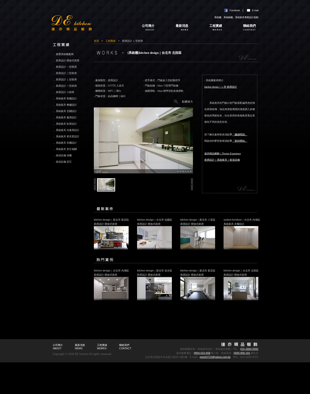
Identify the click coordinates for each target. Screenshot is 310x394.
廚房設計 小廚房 (65, 92)
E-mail (255, 10)
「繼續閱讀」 (239, 134)
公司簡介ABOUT (58, 347)
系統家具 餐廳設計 (66, 104)
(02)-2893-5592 (249, 349)
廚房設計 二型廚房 (66, 73)
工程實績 (215, 27)
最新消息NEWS (80, 347)
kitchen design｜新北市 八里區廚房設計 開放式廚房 (197, 221)
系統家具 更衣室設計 (67, 136)
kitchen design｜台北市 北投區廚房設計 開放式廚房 (241, 272)
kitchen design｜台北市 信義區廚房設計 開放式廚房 (154, 221)
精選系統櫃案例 (65, 54)
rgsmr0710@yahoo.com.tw (215, 357)
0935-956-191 (242, 353)
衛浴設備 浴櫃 (64, 155)
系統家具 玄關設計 (66, 111)
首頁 (96, 40)
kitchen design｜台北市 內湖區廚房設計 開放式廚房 (111, 272)
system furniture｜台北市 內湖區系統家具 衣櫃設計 (242, 221)
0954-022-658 (202, 353)
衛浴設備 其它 (64, 161)
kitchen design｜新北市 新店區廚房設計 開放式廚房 (111, 221)
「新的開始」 (239, 140)
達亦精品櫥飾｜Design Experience (222, 153)
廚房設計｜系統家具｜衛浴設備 (222, 159)
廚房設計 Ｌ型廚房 (66, 79)
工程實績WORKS (102, 347)
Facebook (235, 10)
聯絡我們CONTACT (125, 347)
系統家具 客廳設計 (66, 98)
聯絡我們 (249, 27)
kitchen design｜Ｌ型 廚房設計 (220, 86)
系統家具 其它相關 (66, 149)
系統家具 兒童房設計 (67, 130)
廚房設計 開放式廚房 (67, 60)
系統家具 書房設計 (66, 117)
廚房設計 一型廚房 (66, 66)
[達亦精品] (87, 25)
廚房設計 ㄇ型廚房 (66, 85)
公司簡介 (148, 27)
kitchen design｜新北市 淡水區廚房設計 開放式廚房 (154, 272)
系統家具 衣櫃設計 (66, 142)
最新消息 (182, 27)
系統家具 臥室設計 (66, 123)
